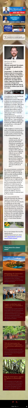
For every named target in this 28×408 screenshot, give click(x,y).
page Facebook (11, 236)
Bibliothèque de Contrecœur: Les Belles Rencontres (13, 274)
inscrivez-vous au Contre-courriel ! (13, 237)
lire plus (6, 283)
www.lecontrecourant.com (11, 235)
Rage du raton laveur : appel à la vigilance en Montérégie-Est (13, 378)
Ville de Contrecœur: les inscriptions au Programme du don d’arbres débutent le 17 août (13, 345)
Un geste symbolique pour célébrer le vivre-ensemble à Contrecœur (13, 305)
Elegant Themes (13, 404)
